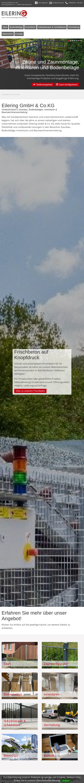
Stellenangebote (44, 84)
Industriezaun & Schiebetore (52, 27)
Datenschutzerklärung (48, 780)
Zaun (4, 27)
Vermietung (73, 27)
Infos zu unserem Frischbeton (30, 391)
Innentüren (30, 27)
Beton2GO (7, 34)
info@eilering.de (58, 3)
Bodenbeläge (16, 27)
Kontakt (19, 34)
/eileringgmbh (43, 3)
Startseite (17, 94)
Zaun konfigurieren (68, 84)
